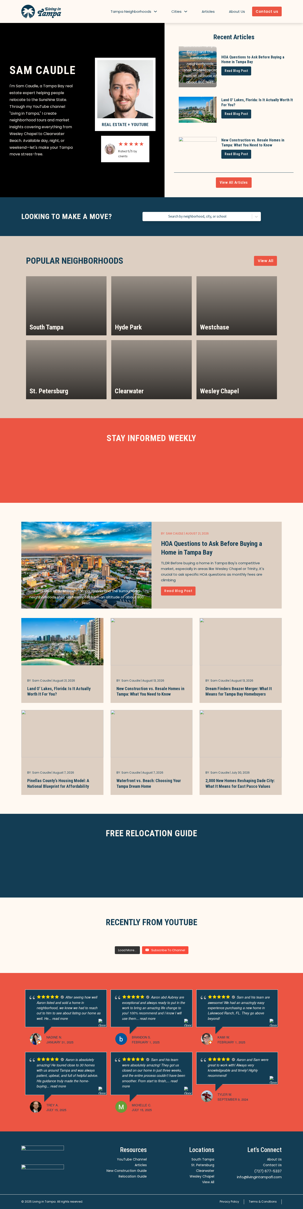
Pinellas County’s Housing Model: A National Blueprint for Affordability (58, 783)
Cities (176, 11)
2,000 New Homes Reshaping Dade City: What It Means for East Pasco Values (240, 783)
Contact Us (272, 1165)
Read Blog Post (236, 71)
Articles (208, 11)
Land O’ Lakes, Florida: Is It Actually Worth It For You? (59, 691)
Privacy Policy (229, 1202)
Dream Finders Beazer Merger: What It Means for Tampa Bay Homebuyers (238, 691)
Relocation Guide (133, 1176)
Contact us (267, 11)
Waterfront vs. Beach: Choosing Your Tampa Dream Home (148, 783)
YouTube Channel (132, 1159)
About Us (237, 11)
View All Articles (234, 182)
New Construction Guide (127, 1170)
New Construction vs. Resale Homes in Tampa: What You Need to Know (150, 691)
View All (265, 260)
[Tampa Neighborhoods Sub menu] (155, 11)
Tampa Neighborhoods (131, 11)
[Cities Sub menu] (185, 11)
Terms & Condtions (263, 1202)
